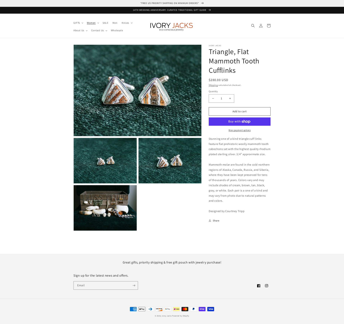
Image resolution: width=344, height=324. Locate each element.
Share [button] (216, 220)
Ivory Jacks (167, 316)
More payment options (240, 130)
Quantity (213, 91)
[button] (78, 23)
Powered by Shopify (180, 316)
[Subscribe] (134, 285)
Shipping (213, 85)
